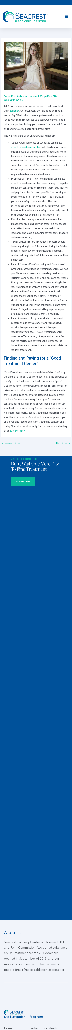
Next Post (63, 443)
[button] (66, 16)
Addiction (10, 96)
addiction (14, 110)
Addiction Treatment (27, 96)
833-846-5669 (17, 430)
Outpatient (46, 96)
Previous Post (11, 443)
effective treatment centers (26, 147)
